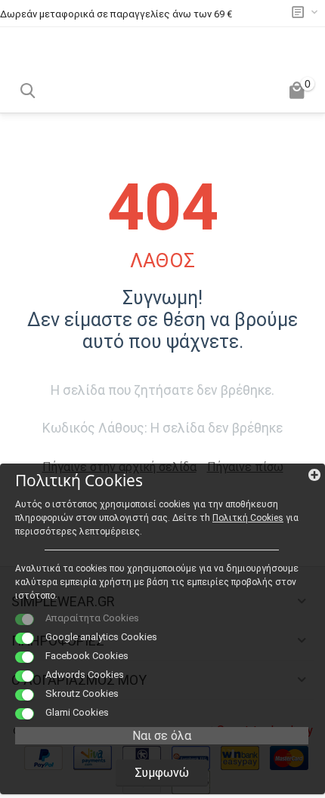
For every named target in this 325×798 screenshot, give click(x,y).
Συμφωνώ (162, 773)
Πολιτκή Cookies (247, 518)
